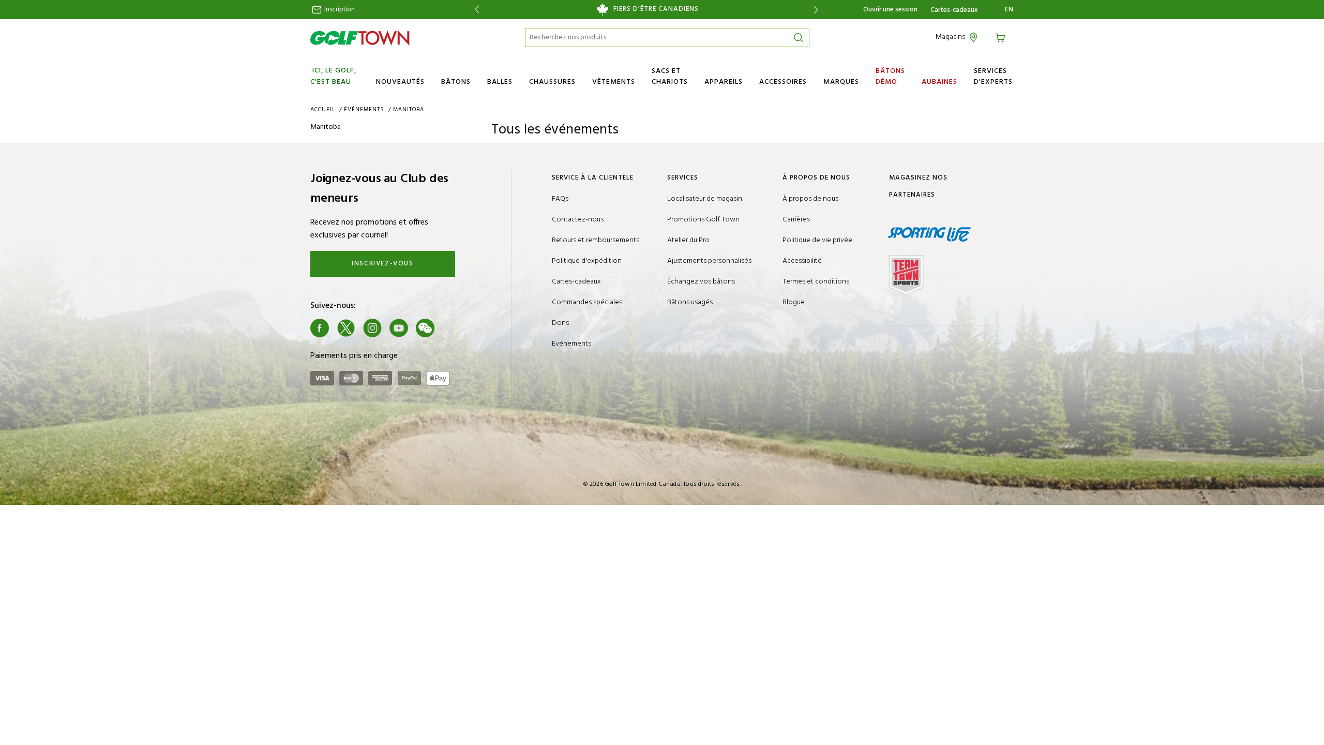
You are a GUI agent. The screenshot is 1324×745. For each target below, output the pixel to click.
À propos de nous (810, 199)
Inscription (339, 9)
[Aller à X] (346, 328)
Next (818, 9)
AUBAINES (939, 82)
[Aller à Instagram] (372, 328)
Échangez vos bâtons (701, 282)
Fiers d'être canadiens (656, 9)
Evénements (571, 344)
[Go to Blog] (451, 328)
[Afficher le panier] (1002, 37)
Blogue (794, 302)
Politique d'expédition (587, 261)
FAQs (560, 199)
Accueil (323, 109)
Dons (560, 323)
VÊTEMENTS (613, 82)
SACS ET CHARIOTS (670, 76)
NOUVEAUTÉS (400, 82)
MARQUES (841, 82)
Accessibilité (802, 261)
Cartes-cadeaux (953, 10)
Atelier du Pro (688, 240)
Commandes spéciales (587, 302)
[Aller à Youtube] (398, 328)
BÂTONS (456, 82)
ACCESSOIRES (783, 82)
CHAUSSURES (552, 82)
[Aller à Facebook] (319, 328)
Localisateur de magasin (704, 199)
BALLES (500, 82)
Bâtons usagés (690, 302)
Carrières (796, 220)
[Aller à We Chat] (425, 328)
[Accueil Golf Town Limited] (360, 38)
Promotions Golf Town (703, 220)
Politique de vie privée (817, 240)
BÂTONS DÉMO (890, 76)
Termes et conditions (816, 282)
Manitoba (408, 109)
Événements (365, 109)
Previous (475, 9)
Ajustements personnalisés (709, 261)
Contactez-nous (578, 220)
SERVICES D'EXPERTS (993, 76)
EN (1009, 9)
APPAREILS (723, 82)
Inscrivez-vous (382, 263)
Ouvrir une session (890, 9)
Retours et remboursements (595, 240)
